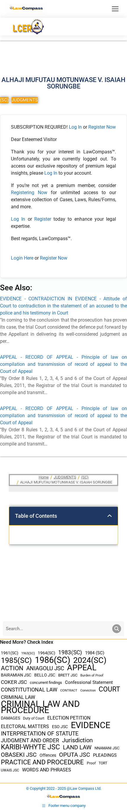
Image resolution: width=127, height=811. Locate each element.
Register (43, 219)
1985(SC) (16, 660)
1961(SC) (9, 653)
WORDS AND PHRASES (46, 770)
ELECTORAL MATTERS (25, 726)
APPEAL (82, 668)
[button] (109, 516)
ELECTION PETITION (68, 718)
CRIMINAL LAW (18, 697)
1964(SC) (46, 653)
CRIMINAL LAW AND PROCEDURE (40, 707)
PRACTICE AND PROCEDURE (42, 762)
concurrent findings (46, 682)
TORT (103, 763)
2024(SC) (89, 660)
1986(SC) (52, 660)
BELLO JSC (44, 675)
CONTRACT (68, 690)
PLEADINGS (105, 755)
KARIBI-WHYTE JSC (30, 747)
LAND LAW (77, 747)
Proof (91, 763)
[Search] (116, 628)
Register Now (102, 127)
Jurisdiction (77, 740)
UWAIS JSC (10, 770)
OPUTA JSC (74, 755)
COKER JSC (14, 682)
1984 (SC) (94, 653)
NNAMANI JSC (107, 748)
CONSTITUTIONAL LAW (29, 690)
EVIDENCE (90, 725)
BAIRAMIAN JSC (16, 675)
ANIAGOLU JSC (45, 668)
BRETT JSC (67, 675)
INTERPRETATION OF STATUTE (40, 733)
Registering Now (29, 192)
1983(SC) (70, 653)
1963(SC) (28, 653)
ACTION (12, 668)
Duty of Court (33, 718)
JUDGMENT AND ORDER (30, 740)
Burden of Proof (91, 675)
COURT (109, 689)
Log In (75, 127)
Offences (48, 755)
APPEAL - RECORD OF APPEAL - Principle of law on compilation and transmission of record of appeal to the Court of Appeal (63, 364)
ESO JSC (60, 726)
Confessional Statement (89, 682)
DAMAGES (10, 718)
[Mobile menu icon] (115, 9)
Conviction (88, 690)
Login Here (22, 258)
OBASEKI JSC (19, 755)
